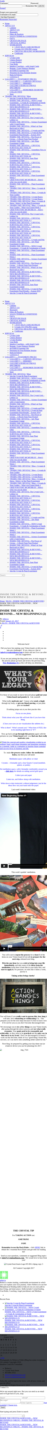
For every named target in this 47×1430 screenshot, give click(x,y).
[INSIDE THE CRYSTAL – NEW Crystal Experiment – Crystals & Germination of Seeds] (26, 1310)
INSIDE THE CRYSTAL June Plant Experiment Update (24, 159)
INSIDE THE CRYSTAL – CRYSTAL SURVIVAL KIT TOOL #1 (25, 172)
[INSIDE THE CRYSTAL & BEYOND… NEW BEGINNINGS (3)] (26, 1318)
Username (4, 3)
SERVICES (9, 56)
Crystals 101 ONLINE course (25, 49)
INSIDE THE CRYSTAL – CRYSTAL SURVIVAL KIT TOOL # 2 (25, 168)
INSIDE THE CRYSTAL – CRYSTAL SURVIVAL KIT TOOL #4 (25, 155)
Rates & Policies (16, 75)
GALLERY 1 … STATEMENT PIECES (21, 79)
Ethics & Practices (17, 34)
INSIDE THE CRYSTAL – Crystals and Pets (27, 130)
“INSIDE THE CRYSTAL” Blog (18, 96)
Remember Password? (8, 19)
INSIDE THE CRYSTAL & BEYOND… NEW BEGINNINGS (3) (26, 106)
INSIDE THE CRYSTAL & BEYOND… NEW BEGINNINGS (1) (26, 114)
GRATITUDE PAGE (18, 41)
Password (34, 3)
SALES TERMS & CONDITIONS (23, 36)
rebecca (6, 619)
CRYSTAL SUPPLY (18, 43)
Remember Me (31, 6)
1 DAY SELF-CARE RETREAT (27, 47)
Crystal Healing (16, 62)
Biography (14, 32)
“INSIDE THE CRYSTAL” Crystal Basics (26, 197)
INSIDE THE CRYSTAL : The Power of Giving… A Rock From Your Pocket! (25, 138)
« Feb (2, 1358)
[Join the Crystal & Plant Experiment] (19, 1303)
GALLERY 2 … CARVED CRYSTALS (25, 81)
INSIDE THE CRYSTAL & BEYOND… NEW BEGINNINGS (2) (26, 110)
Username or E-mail (7, 15)
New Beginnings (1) (11, 663)
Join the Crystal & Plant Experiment (23, 98)
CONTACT (14, 77)
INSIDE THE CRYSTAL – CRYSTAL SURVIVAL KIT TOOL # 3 (25, 164)
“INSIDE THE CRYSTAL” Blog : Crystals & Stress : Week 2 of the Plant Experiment (27, 202)
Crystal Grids (15, 58)
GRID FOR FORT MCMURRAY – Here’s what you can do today (26, 181)
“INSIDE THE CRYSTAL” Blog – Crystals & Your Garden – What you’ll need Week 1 (28, 206)
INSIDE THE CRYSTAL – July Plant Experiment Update (24, 142)
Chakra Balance (16, 60)
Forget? (3, 8)
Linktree (13, 28)
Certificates (18, 53)
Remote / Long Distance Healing (22, 68)
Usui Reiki (14, 64)
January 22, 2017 (12, 621)
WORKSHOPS (16, 45)
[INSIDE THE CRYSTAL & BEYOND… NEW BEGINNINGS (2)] (26, 1327)
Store (12, 94)
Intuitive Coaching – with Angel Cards (24, 66)
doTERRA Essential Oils (19, 71)
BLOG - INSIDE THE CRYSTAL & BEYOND (25, 601)
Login (2, 1)
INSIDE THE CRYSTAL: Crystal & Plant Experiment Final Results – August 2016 (26, 134)
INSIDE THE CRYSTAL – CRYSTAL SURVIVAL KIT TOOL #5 (25, 146)
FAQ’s (12, 38)
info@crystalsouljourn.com (11, 652)
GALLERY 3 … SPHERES (20, 83)
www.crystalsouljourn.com (15, 1377)
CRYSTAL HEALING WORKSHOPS (29, 51)
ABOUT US (10, 26)
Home (7, 23)
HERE (37, 1247)
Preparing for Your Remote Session (23, 73)
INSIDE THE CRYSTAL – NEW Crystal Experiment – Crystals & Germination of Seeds (27, 102)
